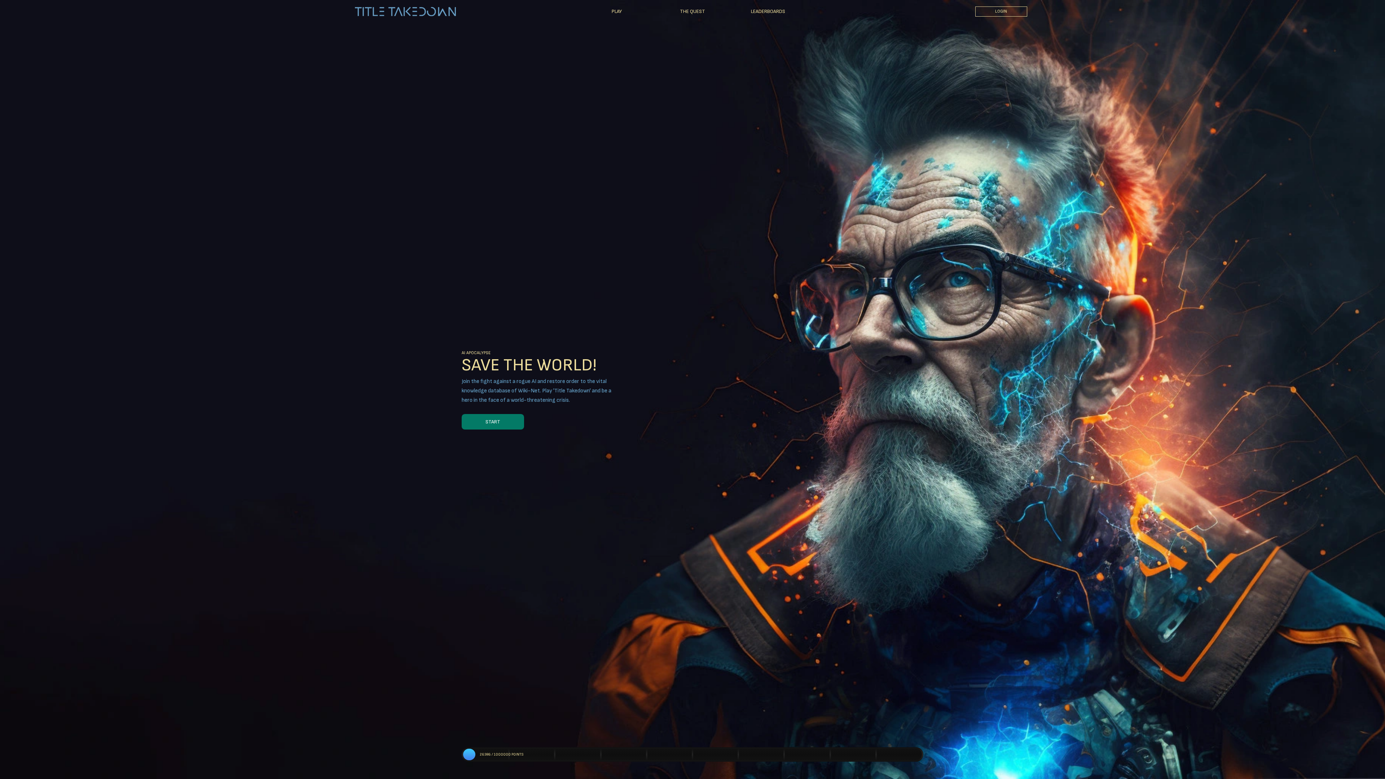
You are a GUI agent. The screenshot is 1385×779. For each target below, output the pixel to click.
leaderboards (768, 11)
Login (1001, 11)
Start (492, 422)
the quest (692, 11)
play (617, 11)
